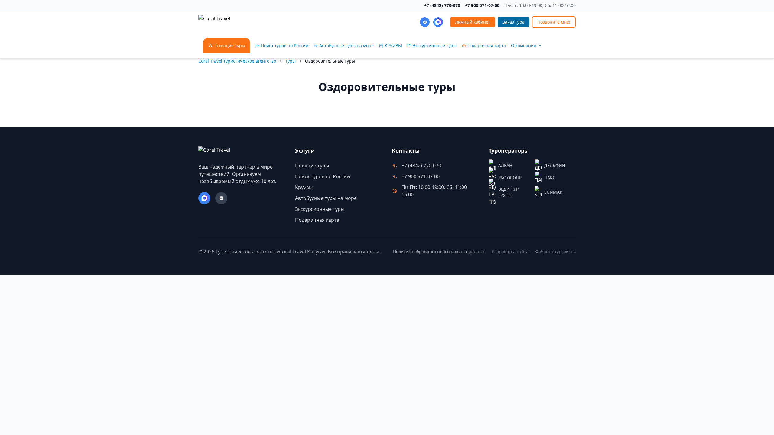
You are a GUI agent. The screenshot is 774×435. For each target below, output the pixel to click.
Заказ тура (513, 22)
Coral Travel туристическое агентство (237, 61)
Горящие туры (312, 165)
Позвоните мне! (553, 22)
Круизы (304, 187)
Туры (290, 61)
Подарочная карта (317, 220)
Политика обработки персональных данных (439, 251)
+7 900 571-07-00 (482, 5)
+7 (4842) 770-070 (442, 5)
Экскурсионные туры (319, 209)
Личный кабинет (472, 22)
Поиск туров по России (322, 176)
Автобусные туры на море (326, 198)
